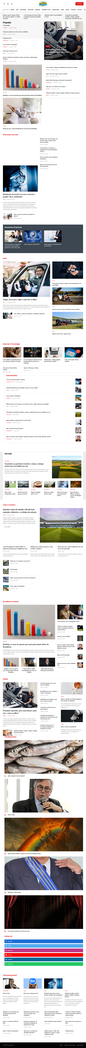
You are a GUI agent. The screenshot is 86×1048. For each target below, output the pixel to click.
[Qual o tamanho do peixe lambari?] (78, 430)
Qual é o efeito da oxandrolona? (68, 727)
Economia (23, 9)
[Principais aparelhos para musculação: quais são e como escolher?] (63, 40)
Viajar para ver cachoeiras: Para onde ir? (56, 86)
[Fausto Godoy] (43, 796)
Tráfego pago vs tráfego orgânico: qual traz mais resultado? (52, 360)
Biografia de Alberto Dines (14, 892)
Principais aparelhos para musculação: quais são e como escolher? (58, 51)
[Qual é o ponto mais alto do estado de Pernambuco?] (6, 579)
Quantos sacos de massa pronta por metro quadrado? (48, 165)
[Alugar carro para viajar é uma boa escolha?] (26, 279)
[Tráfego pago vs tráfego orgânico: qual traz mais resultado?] (53, 352)
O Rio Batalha (6, 25)
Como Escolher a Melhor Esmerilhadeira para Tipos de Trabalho (61, 67)
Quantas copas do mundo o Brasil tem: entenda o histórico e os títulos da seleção (11, 16)
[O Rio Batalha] (6, 571)
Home (61, 1045)
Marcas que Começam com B (10, 51)
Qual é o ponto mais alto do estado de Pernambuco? (23, 578)
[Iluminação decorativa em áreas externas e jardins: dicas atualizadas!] (20, 178)
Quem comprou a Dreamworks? (32, 244)
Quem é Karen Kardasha (63, 655)
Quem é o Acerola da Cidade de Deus (10, 1022)
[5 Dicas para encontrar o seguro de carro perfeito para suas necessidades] (67, 270)
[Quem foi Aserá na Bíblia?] (80, 638)
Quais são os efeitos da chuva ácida (49, 493)
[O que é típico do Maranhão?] (78, 398)
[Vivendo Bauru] (43, 4)
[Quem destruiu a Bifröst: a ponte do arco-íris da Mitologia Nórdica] (75, 484)
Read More (7, 527)
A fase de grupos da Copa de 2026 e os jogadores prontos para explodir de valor (32, 16)
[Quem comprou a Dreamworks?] (33, 236)
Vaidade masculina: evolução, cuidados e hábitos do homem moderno (63, 93)
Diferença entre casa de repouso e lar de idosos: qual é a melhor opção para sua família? (49, 140)
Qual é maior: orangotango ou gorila (10, 493)
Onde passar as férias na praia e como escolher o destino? (41, 548)
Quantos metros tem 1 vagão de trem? (61, 334)
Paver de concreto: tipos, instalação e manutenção (49, 158)
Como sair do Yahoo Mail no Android (72, 360)
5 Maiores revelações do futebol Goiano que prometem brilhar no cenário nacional (65, 627)
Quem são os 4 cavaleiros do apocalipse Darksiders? (30, 1031)
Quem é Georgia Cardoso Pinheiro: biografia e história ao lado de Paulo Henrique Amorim (28, 436)
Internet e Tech (46, 9)
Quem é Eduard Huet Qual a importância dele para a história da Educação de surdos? (53, 1013)
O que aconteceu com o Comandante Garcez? (68, 621)
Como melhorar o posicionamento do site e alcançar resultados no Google (12, 360)
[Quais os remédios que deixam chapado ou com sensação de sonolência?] (72, 688)
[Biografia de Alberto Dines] (43, 873)
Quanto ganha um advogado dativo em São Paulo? (52, 245)
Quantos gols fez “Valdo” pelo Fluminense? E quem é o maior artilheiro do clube (52, 1032)
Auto (12, 9)
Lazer (62, 9)
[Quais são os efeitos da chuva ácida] (49, 484)
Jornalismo (55, 9)
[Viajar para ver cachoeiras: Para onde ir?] (6, 563)
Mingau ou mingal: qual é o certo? (35, 493)
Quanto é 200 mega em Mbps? (31, 368)
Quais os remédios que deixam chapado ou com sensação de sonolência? (71, 699)
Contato (79, 3)
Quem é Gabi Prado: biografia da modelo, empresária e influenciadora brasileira (20, 58)
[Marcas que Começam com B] (33, 983)
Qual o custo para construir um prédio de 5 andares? (24, 215)
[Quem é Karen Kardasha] (80, 657)
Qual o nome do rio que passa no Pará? (22, 493)
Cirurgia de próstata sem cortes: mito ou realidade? (15, 32)
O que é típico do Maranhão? (10, 44)
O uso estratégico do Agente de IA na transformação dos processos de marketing (33, 361)
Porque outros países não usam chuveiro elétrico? (62, 493)
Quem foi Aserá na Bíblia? (63, 636)
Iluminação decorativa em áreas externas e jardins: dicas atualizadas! (19, 195)
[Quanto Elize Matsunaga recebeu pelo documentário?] (47, 662)
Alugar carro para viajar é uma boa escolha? (57, 74)
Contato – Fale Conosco (69, 1045)
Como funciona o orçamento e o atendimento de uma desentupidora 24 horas (48, 149)
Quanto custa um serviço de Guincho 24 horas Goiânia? (66, 309)
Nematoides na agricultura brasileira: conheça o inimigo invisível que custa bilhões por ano (73, 16)
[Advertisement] (20, 150)
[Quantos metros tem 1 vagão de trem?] (67, 320)
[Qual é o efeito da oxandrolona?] (72, 716)
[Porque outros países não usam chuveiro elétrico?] (62, 484)
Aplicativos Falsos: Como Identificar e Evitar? (53, 16)
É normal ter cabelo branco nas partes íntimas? (48, 708)
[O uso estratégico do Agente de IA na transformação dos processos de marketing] (33, 352)
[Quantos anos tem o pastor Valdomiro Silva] (80, 665)
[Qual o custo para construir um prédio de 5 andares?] (7, 216)
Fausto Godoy (11, 815)
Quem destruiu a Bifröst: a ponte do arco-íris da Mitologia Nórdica (75, 494)
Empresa (37, 9)
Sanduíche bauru (7, 38)
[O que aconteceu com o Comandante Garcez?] (70, 612)
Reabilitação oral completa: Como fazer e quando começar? (48, 700)
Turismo (73, 9)
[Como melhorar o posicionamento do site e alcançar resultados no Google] (12, 352)
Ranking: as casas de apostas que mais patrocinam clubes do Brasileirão (22, 95)
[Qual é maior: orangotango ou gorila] (10, 484)
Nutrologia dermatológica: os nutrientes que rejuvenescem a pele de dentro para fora (48, 717)
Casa (17, 9)
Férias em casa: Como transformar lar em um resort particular (20, 128)
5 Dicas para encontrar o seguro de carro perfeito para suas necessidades (66, 284)
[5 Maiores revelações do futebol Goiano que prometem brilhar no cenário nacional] (80, 628)
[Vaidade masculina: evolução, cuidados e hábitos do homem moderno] (7, 733)
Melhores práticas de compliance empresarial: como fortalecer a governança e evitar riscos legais (13, 245)
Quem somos (80, 1045)
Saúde (67, 9)
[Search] (84, 10)
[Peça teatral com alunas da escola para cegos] (43, 912)
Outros (79, 9)
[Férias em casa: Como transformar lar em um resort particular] (22, 111)
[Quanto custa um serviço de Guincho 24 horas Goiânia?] (67, 296)
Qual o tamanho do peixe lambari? (14, 428)
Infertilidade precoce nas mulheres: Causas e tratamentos (48, 692)
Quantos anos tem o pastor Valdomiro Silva (66, 664)
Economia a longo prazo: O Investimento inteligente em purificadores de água (47, 726)
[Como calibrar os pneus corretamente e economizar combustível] (7, 316)
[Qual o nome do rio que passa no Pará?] (23, 484)
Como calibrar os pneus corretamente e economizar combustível (29, 313)
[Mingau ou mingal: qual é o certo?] (36, 484)
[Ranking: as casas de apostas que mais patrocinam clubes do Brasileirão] (22, 78)
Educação (31, 9)
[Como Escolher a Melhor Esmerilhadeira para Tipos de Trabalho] (29, 662)
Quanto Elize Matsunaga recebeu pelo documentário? (59, 80)
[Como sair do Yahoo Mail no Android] (74, 352)
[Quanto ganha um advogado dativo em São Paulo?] (53, 236)
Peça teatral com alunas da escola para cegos (19, 931)
